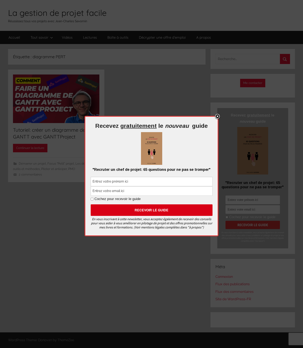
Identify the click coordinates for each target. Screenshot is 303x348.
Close (217, 117)
